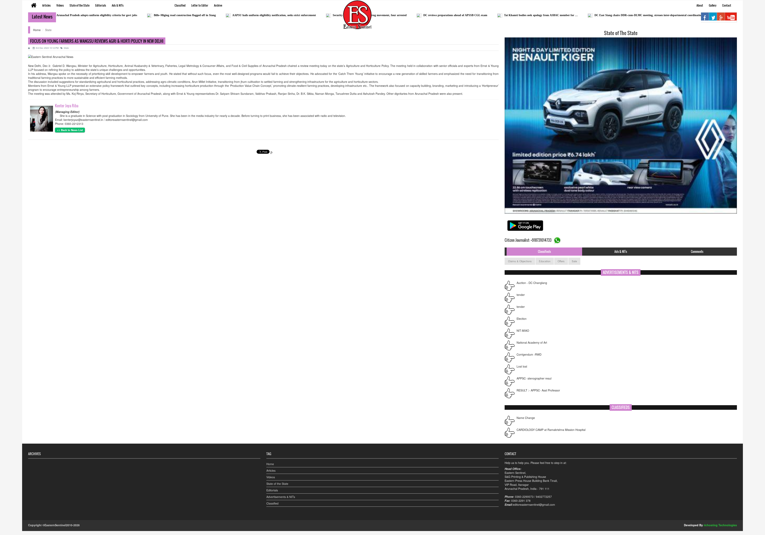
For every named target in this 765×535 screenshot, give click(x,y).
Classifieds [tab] (544, 251)
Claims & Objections (520, 261)
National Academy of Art (532, 331)
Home (37, 30)
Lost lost (522, 354)
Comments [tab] (697, 251)
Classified (180, 5)
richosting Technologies (720, 525)
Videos (60, 5)
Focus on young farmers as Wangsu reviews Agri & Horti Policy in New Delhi (96, 41)
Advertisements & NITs (280, 497)
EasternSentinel (55, 525)
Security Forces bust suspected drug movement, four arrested (327, 15)
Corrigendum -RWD (529, 342)
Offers (561, 261)
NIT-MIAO (523, 319)
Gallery (712, 5)
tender (521, 283)
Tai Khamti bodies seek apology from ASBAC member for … (498, 15)
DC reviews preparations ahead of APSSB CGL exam (413, 15)
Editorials (100, 5)
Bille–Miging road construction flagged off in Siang (142, 15)
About (699, 5)
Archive (218, 5)
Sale (574, 261)
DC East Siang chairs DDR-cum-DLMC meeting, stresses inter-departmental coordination (606, 15)
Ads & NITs (118, 5)
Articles (46, 5)
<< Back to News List (70, 130)
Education (544, 261)
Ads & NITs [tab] (620, 251)
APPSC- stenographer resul (534, 366)
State (66, 47)
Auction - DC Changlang (532, 390)
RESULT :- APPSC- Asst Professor (538, 378)
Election (522, 307)
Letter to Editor (199, 5)
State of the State (79, 5)
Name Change (526, 430)
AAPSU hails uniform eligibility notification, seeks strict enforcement (232, 15)
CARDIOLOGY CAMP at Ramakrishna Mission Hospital (551, 418)
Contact (726, 5)
